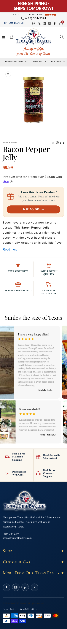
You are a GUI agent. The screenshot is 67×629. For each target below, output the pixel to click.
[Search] (62, 37)
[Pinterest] (49, 23)
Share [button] (60, 142)
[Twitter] (39, 23)
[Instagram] (34, 23)
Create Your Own (13, 61)
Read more (10, 249)
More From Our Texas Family (33, 573)
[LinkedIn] (44, 23)
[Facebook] (55, 23)
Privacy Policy (9, 609)
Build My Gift (31, 209)
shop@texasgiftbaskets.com (17, 538)
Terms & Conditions (28, 609)
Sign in (12, 37)
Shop (33, 551)
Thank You (37, 61)
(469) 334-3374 (33, 18)
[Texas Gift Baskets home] (25, 501)
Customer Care (33, 562)
